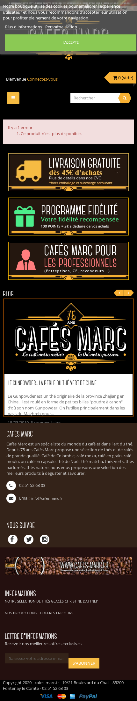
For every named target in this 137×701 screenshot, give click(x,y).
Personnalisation (61, 27)
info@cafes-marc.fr (46, 498)
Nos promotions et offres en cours (39, 613)
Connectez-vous (42, 79)
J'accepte (71, 42)
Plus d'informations (24, 27)
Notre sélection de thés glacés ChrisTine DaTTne (50, 601)
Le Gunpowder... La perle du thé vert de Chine (52, 383)
